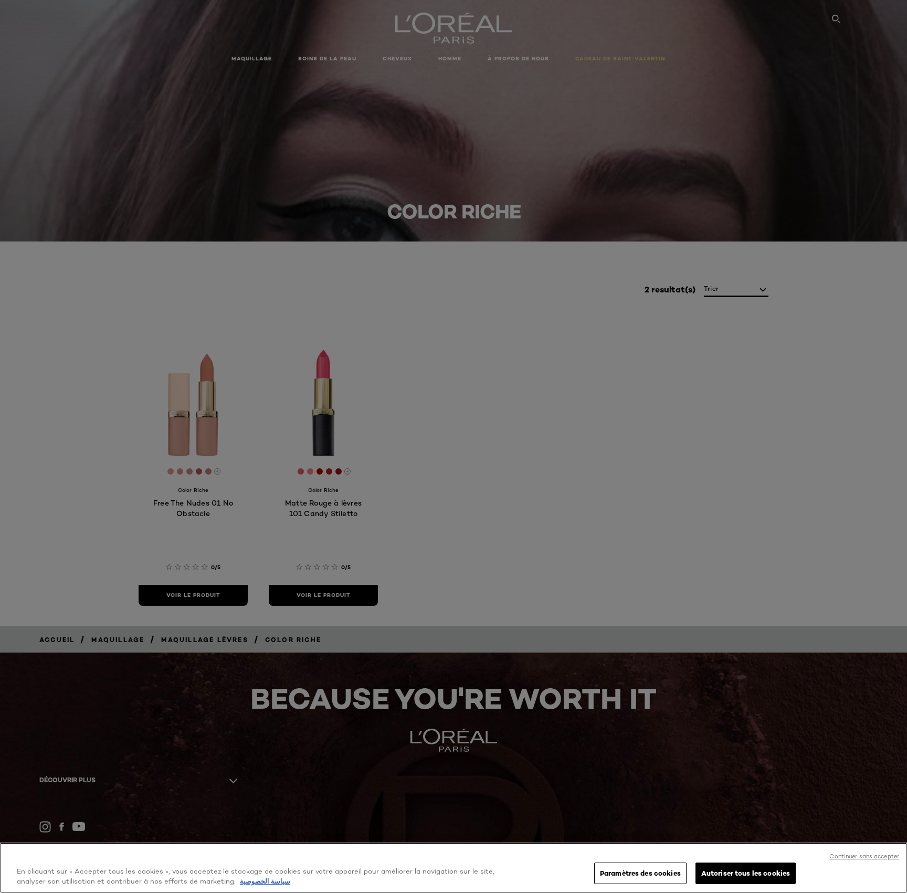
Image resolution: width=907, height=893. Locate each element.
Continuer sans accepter (864, 856)
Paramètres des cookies (640, 873)
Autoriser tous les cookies (745, 873)
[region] (453, 868)
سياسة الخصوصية (265, 881)
